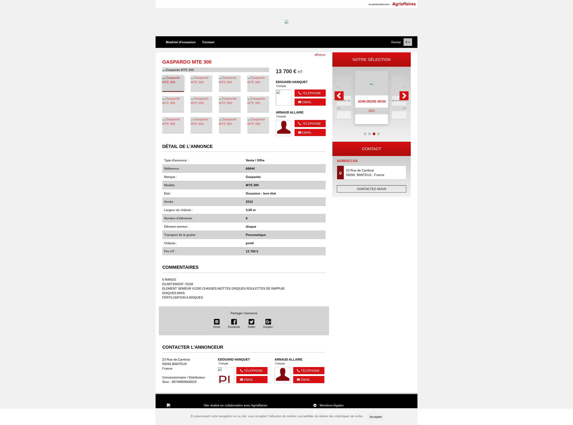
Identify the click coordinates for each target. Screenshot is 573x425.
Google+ (268, 327)
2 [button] (369, 133)
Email (306, 102)
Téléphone (311, 93)
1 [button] (365, 133)
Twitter (251, 327)
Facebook (234, 327)
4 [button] (378, 133)
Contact (208, 42)
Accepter (376, 417)
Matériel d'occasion (181, 42)
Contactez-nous (371, 189)
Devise (396, 42)
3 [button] (374, 133)
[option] (371, 97)
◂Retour (320, 54)
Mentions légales (332, 405)
